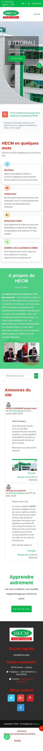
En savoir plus (16, 58)
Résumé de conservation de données (19, 734)
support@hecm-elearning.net (8, 17)
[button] (23, 3)
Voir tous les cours (21, 609)
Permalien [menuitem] (32, 473)
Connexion (36, 3)
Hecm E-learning (16, 411)
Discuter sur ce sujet (26, 477)
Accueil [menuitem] (37, 14)
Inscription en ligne (21, 655)
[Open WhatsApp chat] (7, 737)
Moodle (36, 724)
